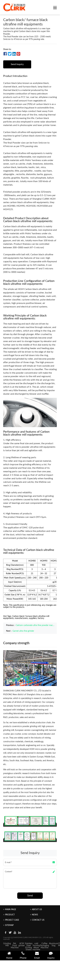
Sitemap (9, 925)
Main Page (10, 909)
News (35, 915)
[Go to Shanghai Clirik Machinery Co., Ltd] (14, 7)
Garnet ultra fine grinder (23, 631)
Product (10, 915)
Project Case (12, 920)
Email (37, 958)
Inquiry (50, 958)
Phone (23, 958)
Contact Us (38, 920)
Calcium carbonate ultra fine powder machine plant (35, 625)
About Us (37, 909)
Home (9, 958)
